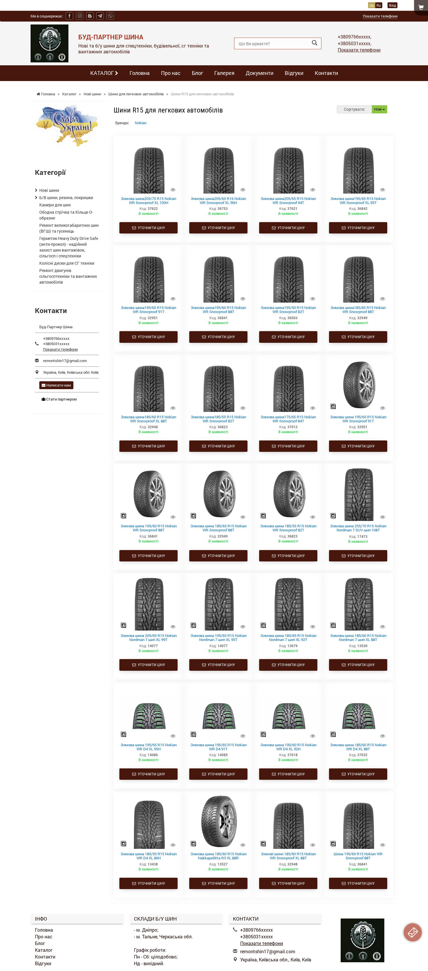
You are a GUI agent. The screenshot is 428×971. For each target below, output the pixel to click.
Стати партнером (61, 399)
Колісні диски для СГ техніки (66, 263)
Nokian (140, 122)
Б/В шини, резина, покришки (66, 197)
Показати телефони (380, 16)
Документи (259, 72)
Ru (378, 5)
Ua (371, 5)
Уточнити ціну (150, 228)
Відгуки (294, 72)
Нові (378, 109)
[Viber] (110, 16)
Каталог (44, 950)
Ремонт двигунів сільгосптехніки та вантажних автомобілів (68, 276)
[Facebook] (69, 16)
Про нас (171, 72)
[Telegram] (100, 16)
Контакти (326, 72)
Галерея (224, 72)
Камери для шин (55, 205)
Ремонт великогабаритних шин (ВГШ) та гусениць (69, 228)
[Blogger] (89, 16)
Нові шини (49, 190)
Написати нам (58, 385)
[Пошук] (314, 43)
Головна (140, 72)
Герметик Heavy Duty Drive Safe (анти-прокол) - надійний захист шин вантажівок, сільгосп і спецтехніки (68, 247)
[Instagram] (79, 16)
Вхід (392, 5)
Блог (197, 72)
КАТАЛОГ (102, 72)
